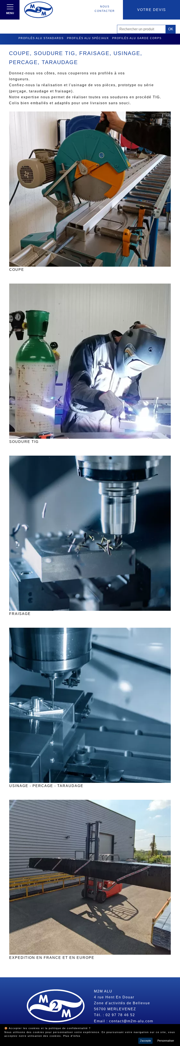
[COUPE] (90, 189)
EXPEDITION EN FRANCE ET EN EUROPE (51, 958)
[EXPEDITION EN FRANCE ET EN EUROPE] (90, 877)
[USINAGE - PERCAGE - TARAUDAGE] (90, 705)
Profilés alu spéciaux (88, 38)
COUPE (16, 269)
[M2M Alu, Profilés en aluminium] (38, 10)
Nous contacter (105, 9)
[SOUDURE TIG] (90, 361)
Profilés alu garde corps (137, 38)
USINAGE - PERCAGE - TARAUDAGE (46, 786)
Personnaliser (165, 1040)
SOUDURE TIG (24, 442)
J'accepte (145, 1040)
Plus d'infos (72, 1036)
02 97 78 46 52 (120, 1015)
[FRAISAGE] (90, 533)
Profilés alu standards (41, 38)
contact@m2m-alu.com (131, 1021)
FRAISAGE (20, 614)
